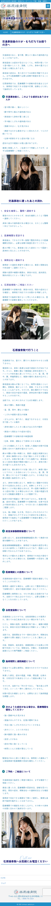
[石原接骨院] (14, 5)
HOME (3, 877)
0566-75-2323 (28, 898)
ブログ (3, 883)
